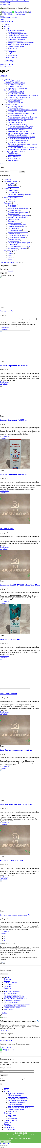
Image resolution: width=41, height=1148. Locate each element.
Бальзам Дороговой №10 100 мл (14, 366)
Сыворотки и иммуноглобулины (19, 246)
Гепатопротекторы (14, 223)
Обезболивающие (14, 234)
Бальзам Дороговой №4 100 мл (13, 420)
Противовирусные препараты (18, 235)
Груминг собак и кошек (12, 1007)
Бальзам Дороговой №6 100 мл (13, 474)
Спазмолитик (12, 244)
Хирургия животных (11, 1002)
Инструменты (12, 192)
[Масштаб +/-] (7, 1145)
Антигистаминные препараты (18, 212)
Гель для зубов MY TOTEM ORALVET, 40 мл (20, 585)
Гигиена (11, 253)
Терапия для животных (12, 991)
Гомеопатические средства (17, 224)
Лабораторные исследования (14, 997)
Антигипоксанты (14, 210)
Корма (10, 199)
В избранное (4, 327)
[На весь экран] (5, 1145)
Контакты (7, 988)
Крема (10, 257)
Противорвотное (13, 241)
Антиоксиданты (13, 214)
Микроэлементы (13, 187)
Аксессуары (8, 179)
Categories (3, 76)
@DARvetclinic (7, 12)
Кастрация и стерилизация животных (17, 1004)
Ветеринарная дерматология (13, 995)
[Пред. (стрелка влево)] (1, 1147)
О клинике (7, 979)
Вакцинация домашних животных (15, 998)
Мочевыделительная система (18, 232)
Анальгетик (12, 206)
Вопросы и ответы (10, 982)
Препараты (8, 203)
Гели (9, 252)
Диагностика (12, 190)
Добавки (11, 185)
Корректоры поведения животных (19, 194)
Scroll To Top (4, 1143)
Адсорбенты (12, 205)
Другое (6, 188)
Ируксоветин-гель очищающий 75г (15, 915)
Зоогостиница (9, 1009)
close (1, 163)
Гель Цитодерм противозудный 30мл (16, 804)
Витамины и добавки (11, 181)
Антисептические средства (17, 217)
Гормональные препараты (17, 226)
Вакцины (11, 221)
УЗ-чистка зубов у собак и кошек (15, 1006)
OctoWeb (4, 1013)
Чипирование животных (12, 1000)
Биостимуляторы (13, 219)
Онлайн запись (19, 14)
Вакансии (7, 986)
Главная (2, 262)
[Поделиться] (3, 1145)
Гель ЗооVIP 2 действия (10, 639)
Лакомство (11, 201)
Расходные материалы (15, 196)
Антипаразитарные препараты (18, 215)
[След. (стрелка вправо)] (3, 1147)
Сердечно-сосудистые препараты (19, 243)
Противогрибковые (14, 239)
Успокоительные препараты (17, 248)
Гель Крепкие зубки (8, 694)
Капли (10, 255)
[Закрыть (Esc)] (1, 1145)
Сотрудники (8, 984)
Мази (10, 259)
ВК (30, 12)
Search (22, 171)
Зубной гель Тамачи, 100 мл (12, 860)
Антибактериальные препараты (19, 208)
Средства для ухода (10, 250)
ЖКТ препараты (13, 228)
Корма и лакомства (10, 197)
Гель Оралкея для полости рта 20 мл (16, 750)
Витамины (11, 183)
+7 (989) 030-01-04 (20, 12)
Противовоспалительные (16, 237)
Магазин (7, 981)
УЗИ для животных (10, 993)
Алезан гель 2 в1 (7, 311)
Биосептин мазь (7, 529)
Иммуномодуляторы (15, 230)
